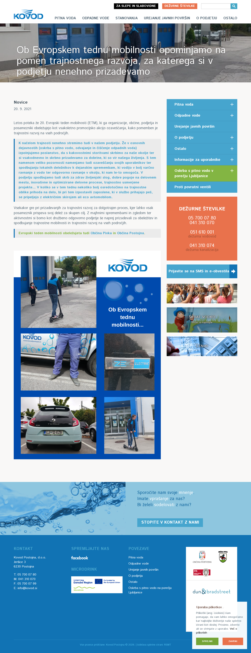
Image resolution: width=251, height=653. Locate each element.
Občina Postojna (130, 233)
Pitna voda (65, 18)
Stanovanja (126, 18)
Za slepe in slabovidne (136, 6)
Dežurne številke (180, 6)
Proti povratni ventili (193, 187)
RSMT (167, 645)
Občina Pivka (101, 233)
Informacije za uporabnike (197, 159)
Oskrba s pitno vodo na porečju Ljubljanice (150, 590)
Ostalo (230, 18)
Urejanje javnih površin (167, 18)
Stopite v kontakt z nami (170, 522)
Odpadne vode (95, 18)
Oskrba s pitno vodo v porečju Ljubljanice (194, 173)
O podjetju (206, 18)
